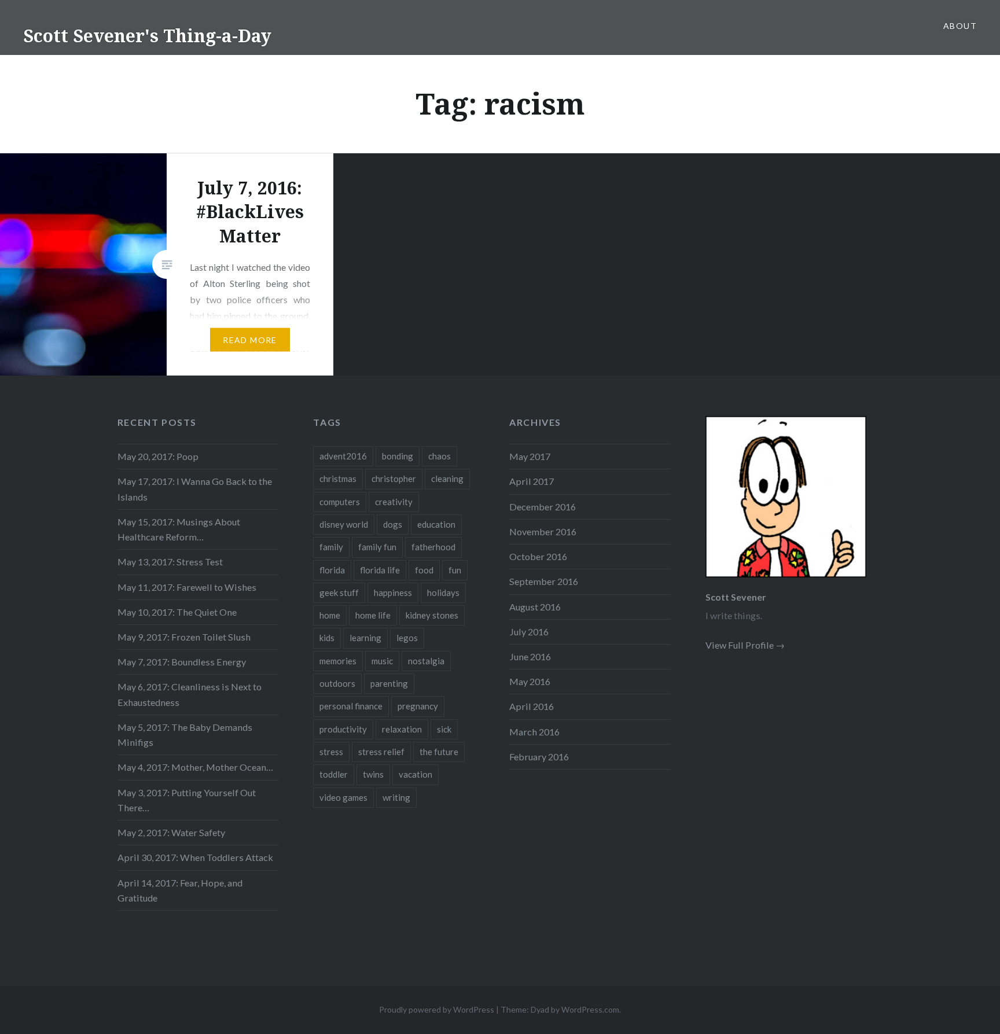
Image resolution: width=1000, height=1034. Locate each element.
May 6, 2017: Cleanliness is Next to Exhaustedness (189, 694)
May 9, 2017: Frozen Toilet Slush (184, 636)
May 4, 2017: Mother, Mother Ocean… (195, 766)
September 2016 (543, 581)
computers (339, 501)
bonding (397, 456)
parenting (389, 683)
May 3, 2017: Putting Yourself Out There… (186, 800)
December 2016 (542, 506)
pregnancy (418, 706)
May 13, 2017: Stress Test (170, 561)
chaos (439, 456)
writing (396, 797)
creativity (394, 501)
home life (373, 615)
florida (332, 570)
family (331, 547)
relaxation (402, 729)
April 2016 (531, 706)
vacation (415, 774)
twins (373, 774)
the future (439, 751)
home (329, 615)
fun (454, 570)
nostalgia (426, 661)
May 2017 (529, 456)
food (424, 570)
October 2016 (538, 556)
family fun (377, 547)
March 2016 (534, 731)
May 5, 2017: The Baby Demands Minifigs (184, 735)
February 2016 (539, 756)
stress (331, 751)
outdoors (337, 683)
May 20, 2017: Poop (157, 456)
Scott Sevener (735, 596)
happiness (393, 592)
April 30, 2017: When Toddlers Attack (195, 857)
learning (365, 637)
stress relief (381, 751)
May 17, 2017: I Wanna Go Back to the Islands (194, 489)
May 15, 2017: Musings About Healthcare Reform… (178, 529)
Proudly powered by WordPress (436, 1009)
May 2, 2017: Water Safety (171, 832)
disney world (343, 524)
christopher (394, 478)
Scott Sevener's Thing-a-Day (147, 35)
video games (343, 797)
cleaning (447, 478)
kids (326, 637)
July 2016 (529, 631)
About (960, 26)
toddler (333, 774)
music (382, 661)
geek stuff (339, 592)
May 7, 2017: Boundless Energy (181, 661)
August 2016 (535, 606)
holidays (443, 592)
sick (444, 729)
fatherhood (433, 547)
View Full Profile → (745, 644)
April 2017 (531, 481)
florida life (380, 570)
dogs (392, 524)
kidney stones (432, 615)
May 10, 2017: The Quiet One (177, 611)
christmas (337, 478)
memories (337, 661)
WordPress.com (590, 1009)
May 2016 (529, 681)
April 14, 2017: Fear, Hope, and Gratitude (179, 890)
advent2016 (343, 456)
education (436, 524)
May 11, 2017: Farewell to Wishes (186, 587)
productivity (343, 729)
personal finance (351, 706)
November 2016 (542, 531)
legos (407, 637)
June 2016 (530, 656)
